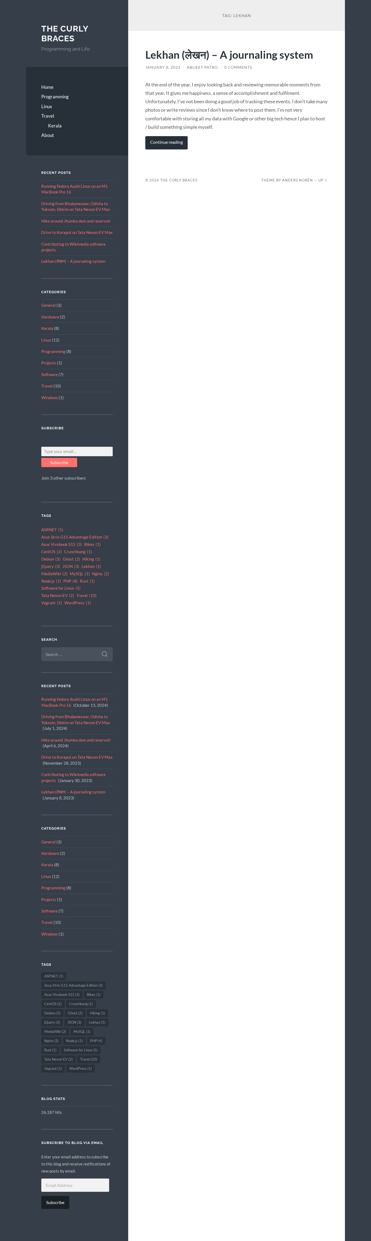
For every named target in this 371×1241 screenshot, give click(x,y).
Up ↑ (323, 180)
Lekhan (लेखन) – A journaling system (73, 261)
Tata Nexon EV (57, 595)
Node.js (51, 581)
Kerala (55, 126)
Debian (51, 559)
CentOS (51, 551)
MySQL (80, 573)
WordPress (77, 603)
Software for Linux (61, 588)
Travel (47, 116)
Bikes (92, 544)
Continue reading (166, 142)
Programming (55, 96)
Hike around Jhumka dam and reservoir (76, 220)
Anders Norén (297, 180)
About (47, 135)
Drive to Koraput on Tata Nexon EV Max (77, 232)
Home (47, 87)
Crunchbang (78, 551)
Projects (48, 362)
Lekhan (91, 566)
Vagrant (51, 603)
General (48, 305)
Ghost (71, 559)
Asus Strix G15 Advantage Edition (75, 537)
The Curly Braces (64, 33)
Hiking (91, 559)
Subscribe (59, 462)
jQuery (50, 566)
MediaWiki (54, 573)
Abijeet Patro (202, 67)
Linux (46, 106)
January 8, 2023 (162, 67)
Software (49, 374)
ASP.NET (52, 529)
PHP (70, 581)
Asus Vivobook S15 (61, 544)
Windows (49, 397)
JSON (70, 566)
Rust (87, 581)
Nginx (100, 573)
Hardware (50, 316)
